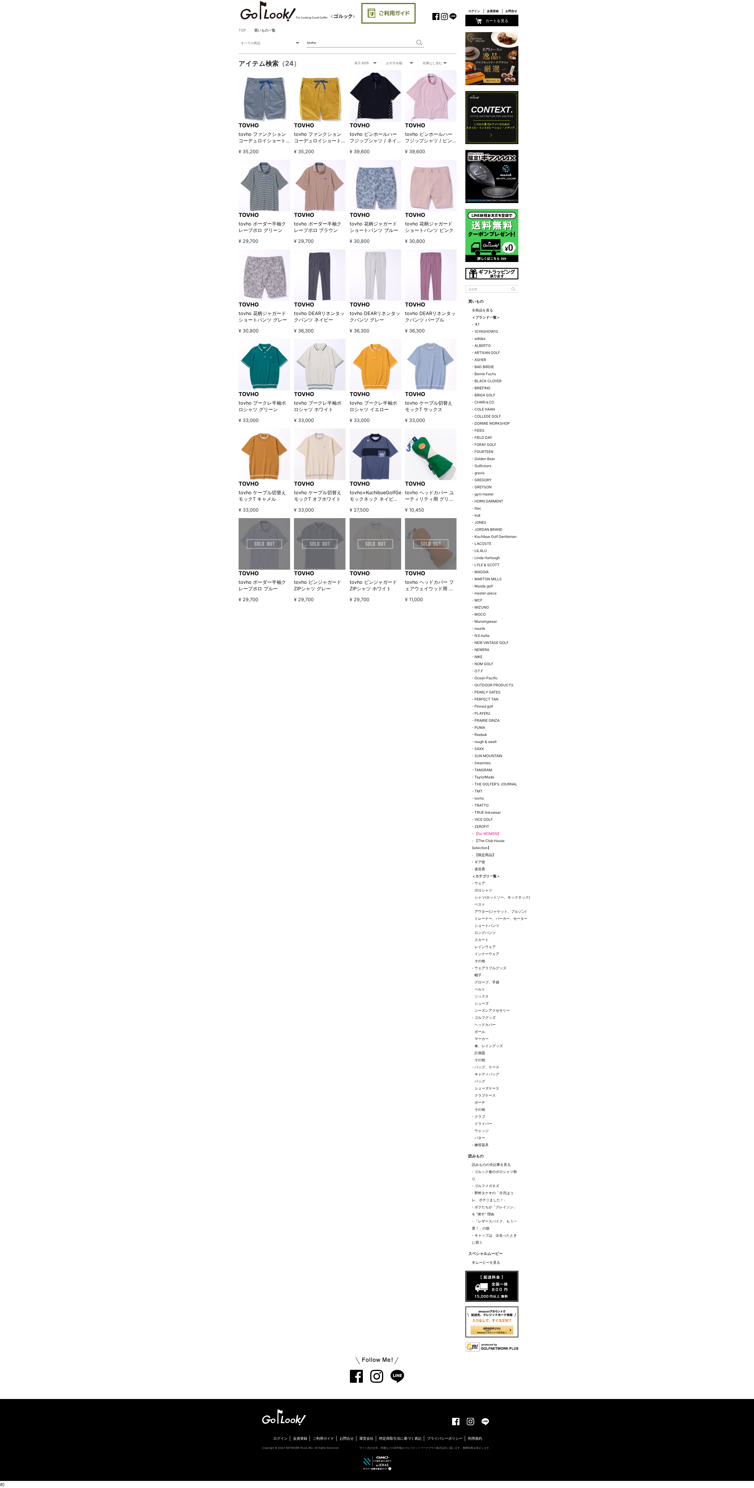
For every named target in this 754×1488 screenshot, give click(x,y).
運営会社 (366, 1438)
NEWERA (481, 649)
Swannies (482, 763)
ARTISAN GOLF (487, 352)
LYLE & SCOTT (487, 565)
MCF (478, 600)
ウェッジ (481, 1130)
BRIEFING (482, 388)
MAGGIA (481, 572)
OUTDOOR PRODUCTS (493, 685)
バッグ (479, 1081)
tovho (479, 798)
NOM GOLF (483, 664)
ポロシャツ (483, 890)
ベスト (479, 904)
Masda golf (483, 586)
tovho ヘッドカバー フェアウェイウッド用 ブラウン (429, 588)
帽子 (478, 975)
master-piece (485, 593)
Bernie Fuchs (485, 374)
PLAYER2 (482, 713)
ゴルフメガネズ (486, 1186)
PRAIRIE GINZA (487, 720)
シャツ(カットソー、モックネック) (502, 897)
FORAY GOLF (485, 444)
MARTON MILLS (488, 579)
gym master (484, 494)
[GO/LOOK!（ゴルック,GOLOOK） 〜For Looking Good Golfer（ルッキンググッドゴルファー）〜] (297, 10)
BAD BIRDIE (484, 367)
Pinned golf (483, 706)
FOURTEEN (483, 451)
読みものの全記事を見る (491, 1164)
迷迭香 (479, 869)
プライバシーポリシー (444, 1438)
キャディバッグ (486, 1074)
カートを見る (496, 20)
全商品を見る (482, 310)
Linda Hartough (487, 558)
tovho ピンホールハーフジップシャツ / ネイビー (373, 140)
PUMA (479, 727)
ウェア (479, 883)
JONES (480, 522)
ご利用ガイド (323, 1438)
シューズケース (486, 1088)
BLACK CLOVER (488, 381)
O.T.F (478, 671)
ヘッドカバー (485, 1024)
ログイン (474, 11)
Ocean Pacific (486, 678)
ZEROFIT (481, 826)
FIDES (479, 430)
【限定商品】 (485, 855)
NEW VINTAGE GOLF (491, 642)
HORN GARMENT (488, 501)
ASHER (480, 359)
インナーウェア (486, 954)
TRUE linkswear (487, 812)
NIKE (478, 657)
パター (479, 1138)
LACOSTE (482, 543)
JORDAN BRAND (488, 529)
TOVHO (249, 125)
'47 (476, 324)
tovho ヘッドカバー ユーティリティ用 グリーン (429, 499)
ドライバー (483, 1123)
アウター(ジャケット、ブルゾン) (500, 911)
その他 (479, 961)
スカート (481, 939)
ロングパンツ (485, 932)
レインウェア (485, 947)
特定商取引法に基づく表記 (400, 1438)
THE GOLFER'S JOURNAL (495, 784)
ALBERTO (482, 345)
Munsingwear (485, 621)
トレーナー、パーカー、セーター (501, 918)
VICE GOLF (483, 819)
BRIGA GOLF (484, 395)
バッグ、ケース (486, 1067)
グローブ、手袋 (486, 982)
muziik (479, 628)
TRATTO (481, 805)
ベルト (479, 989)
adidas (479, 338)
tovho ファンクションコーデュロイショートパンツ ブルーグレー (262, 140)
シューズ (481, 1003)
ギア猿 (479, 862)
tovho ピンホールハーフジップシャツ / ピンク (428, 140)
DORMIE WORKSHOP (492, 423)
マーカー (481, 1039)
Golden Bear (484, 459)
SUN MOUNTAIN (488, 756)
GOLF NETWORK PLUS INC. (296, 1447)
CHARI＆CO (484, 402)
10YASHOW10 (486, 331)
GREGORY (483, 480)
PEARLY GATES (487, 692)
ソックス (481, 996)
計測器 (479, 1053)
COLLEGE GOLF (487, 416)
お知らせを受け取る (65, 140)
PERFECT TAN (486, 699)
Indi (477, 515)
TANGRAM (483, 770)
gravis (479, 473)
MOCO (480, 614)
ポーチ (479, 1102)
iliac (477, 508)
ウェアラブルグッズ (490, 968)
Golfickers (482, 466)
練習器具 (481, 1145)
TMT (478, 791)
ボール (479, 1031)
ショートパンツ (486, 925)
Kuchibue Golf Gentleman (495, 536)
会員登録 (493, 11)
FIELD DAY (483, 437)
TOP (242, 30)
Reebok (480, 734)
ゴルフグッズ (485, 1017)
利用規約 (475, 1438)
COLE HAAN (484, 409)
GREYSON (483, 487)
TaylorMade (484, 777)
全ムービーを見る (486, 1262)
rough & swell (485, 741)
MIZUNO (481, 607)
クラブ (479, 1116)
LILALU (480, 550)
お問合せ (511, 11)
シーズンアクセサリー (492, 1010)
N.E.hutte (482, 635)
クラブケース (485, 1095)
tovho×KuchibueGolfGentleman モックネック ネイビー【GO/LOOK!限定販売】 (384, 499)
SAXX (479, 749)
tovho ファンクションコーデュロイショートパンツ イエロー (317, 140)
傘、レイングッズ (488, 1046)
